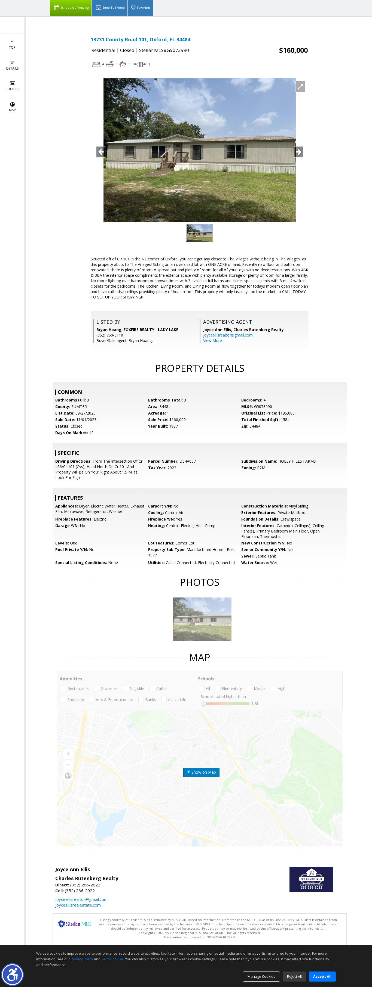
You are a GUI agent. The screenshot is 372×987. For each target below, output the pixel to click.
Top (12, 47)
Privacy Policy (82, 959)
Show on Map (203, 772)
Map (12, 110)
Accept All (322, 976)
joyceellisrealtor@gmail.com (228, 335)
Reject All (294, 976)
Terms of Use (112, 959)
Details (12, 68)
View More (212, 340)
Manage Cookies (261, 976)
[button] (12, 974)
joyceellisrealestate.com (78, 905)
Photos (12, 89)
